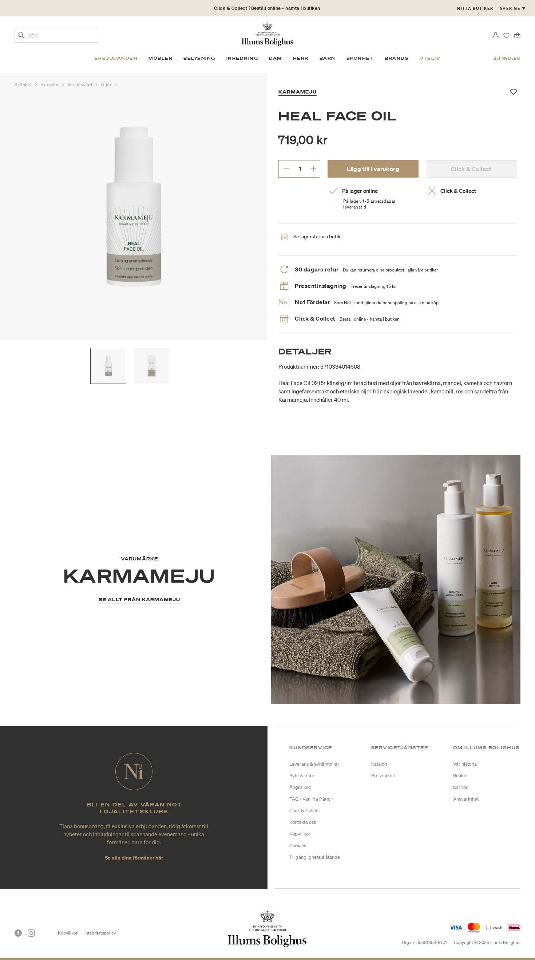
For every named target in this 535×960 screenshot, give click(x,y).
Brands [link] (397, 58)
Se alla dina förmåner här (134, 857)
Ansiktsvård (80, 85)
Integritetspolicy (100, 933)
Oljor (106, 85)
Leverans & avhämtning (314, 764)
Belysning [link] (199, 58)
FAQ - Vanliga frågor (310, 799)
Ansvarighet (466, 799)
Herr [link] (301, 58)
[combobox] (56, 35)
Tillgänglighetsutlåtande (314, 857)
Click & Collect (304, 811)
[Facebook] (18, 933)
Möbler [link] (160, 58)
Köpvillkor (299, 834)
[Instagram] (31, 933)
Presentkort (383, 776)
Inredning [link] (242, 58)
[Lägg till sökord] (21, 36)
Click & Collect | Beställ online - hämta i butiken (267, 8)
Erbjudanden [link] (116, 58)
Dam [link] (275, 58)
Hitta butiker (475, 8)
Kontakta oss (302, 822)
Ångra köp (300, 787)
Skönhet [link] (360, 58)
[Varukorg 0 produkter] (517, 34)
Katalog (379, 764)
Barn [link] (328, 58)
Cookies (297, 845)
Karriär (460, 787)
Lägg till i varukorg (372, 168)
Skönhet (24, 85)
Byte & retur (301, 776)
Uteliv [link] (430, 58)
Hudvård (50, 85)
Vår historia (465, 764)
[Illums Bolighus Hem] (267, 33)
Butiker (460, 776)
